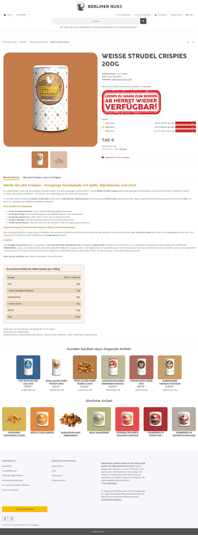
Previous (6, 423)
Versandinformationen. (111, 499)
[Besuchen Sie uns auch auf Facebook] (5, 518)
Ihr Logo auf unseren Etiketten (15, 485)
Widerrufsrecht (58, 480)
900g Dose (150, 131)
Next (191, 423)
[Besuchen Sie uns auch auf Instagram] (11, 518)
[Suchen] (143, 21)
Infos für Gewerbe (10, 490)
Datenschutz (57, 466)
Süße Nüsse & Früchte (122, 79)
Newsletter (7, 466)
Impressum (57, 475)
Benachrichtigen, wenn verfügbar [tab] (42, 177)
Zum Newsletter (110, 483)
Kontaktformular (9, 470)
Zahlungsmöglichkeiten (12, 475)
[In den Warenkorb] (5, 50)
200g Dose (150, 127)
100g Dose (150, 123)
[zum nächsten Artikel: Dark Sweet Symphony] (193, 42)
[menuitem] (8, 14)
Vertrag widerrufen (25, 509)
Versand (122, 149)
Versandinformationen (12, 480)
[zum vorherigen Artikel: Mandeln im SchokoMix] (187, 42)
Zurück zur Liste (10, 42)
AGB (53, 470)
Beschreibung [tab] (11, 177)
